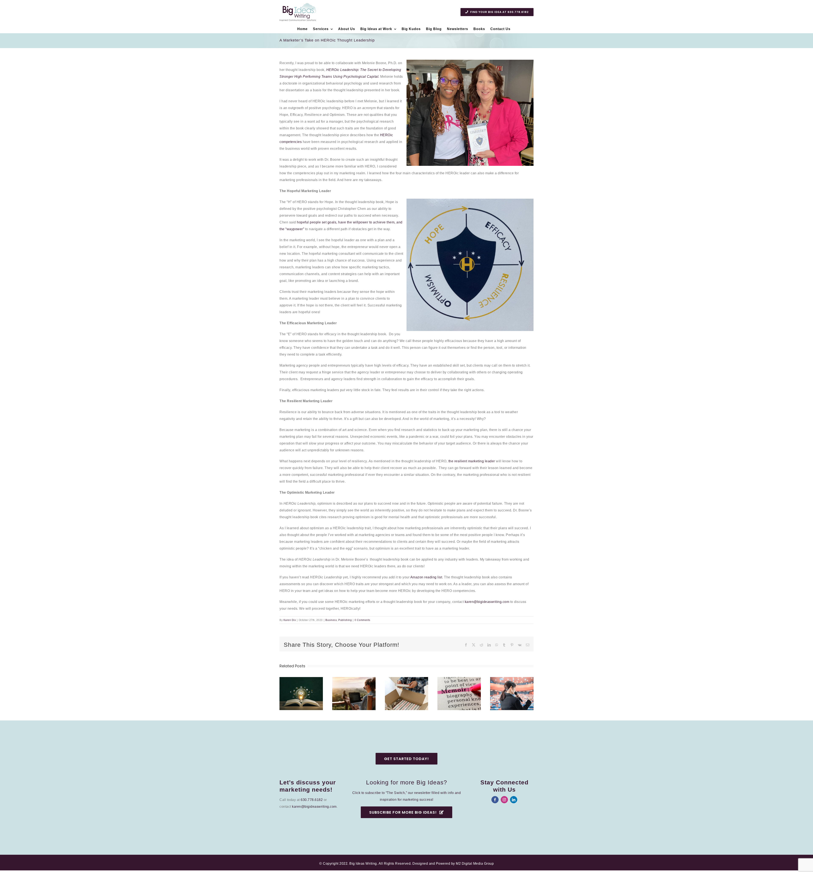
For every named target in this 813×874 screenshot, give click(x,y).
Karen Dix (289, 620)
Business (331, 620)
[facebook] (495, 799)
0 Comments (362, 620)
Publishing (345, 620)
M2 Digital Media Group (475, 863)
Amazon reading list (426, 577)
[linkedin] (513, 799)
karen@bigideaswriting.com (487, 602)
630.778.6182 (312, 800)
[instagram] (504, 799)
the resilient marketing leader (471, 461)
